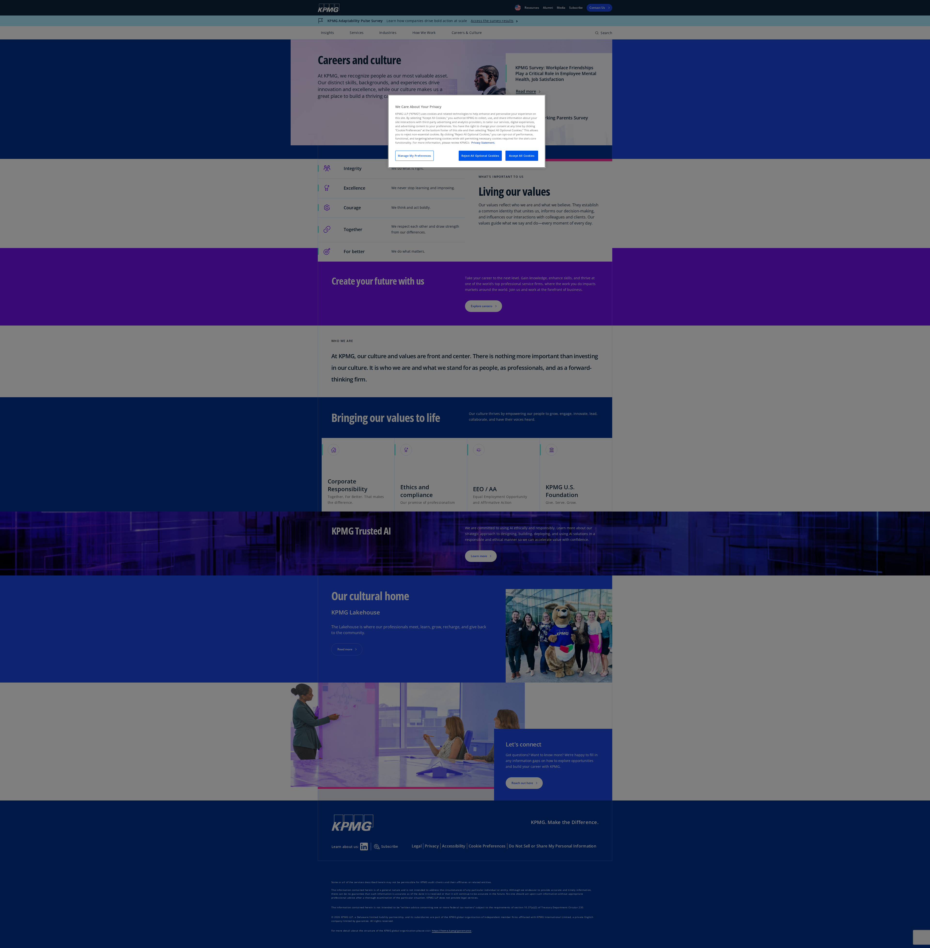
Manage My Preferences (414, 155)
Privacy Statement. (483, 142)
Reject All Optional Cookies (480, 155)
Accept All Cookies (521, 155)
